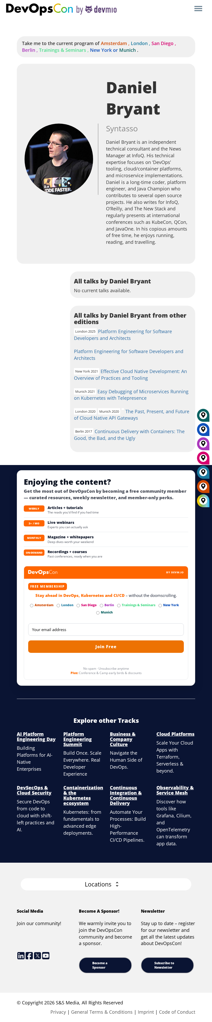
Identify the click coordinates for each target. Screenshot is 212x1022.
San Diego (164, 43)
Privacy (58, 1012)
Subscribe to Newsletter (164, 965)
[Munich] (203, 417)
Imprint (146, 1012)
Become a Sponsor (99, 965)
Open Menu (198, 9)
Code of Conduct (177, 1012)
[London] (203, 474)
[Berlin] (203, 445)
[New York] (203, 431)
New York (104, 50)
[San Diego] (203, 460)
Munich (127, 50)
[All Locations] (203, 501)
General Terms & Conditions (102, 1012)
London (141, 43)
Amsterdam (116, 43)
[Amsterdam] (203, 488)
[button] (106, 884)
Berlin (30, 50)
